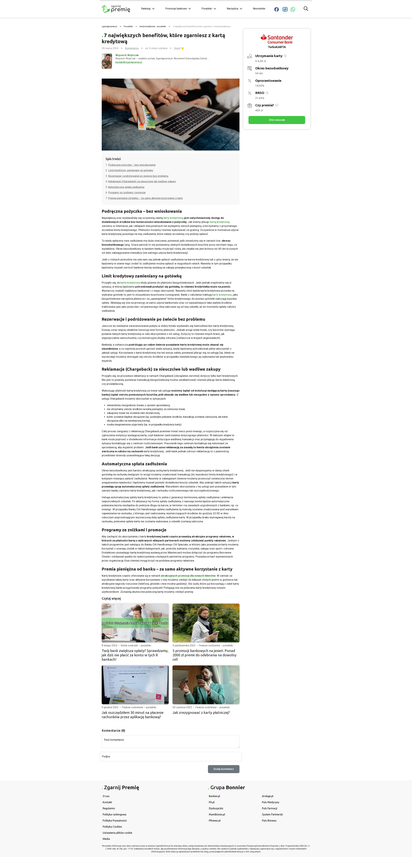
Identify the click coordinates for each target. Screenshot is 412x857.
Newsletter (259, 8)
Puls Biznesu (269, 820)
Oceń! (177, 48)
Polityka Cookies (112, 826)
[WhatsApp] (293, 9)
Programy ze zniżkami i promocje (127, 192)
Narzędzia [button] (232, 8)
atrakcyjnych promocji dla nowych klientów (188, 575)
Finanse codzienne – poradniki (216, 645)
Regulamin (109, 808)
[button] (285, 56)
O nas (106, 796)
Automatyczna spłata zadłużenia (126, 187)
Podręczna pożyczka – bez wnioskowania (131, 164)
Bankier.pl (214, 796)
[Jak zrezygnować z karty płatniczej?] (206, 684)
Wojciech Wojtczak (127, 55)
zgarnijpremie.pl (109, 26)
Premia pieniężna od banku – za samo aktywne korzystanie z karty (145, 198)
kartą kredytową (219, 221)
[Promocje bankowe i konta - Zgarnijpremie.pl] (119, 8)
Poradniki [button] (206, 8)
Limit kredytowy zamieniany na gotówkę (130, 170)
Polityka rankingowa (114, 814)
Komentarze (132, 48)
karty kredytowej (173, 217)
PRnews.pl (214, 820)
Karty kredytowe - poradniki (153, 26)
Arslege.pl (267, 796)
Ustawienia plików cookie (117, 832)
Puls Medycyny (270, 802)
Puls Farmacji (269, 808)
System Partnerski (272, 814)
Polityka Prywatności (115, 820)
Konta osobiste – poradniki (136, 645)
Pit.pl (212, 802)
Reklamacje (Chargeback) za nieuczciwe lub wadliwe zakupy (142, 181)
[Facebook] (276, 9)
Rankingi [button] (146, 8)
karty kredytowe (222, 294)
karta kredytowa (130, 282)
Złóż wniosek (277, 119)
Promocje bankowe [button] (176, 8)
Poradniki (128, 26)
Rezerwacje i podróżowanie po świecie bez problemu (138, 176)
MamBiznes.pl (217, 814)
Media (106, 838)
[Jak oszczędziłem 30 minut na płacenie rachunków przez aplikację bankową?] (135, 684)
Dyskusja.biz (216, 808)
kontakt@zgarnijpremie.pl (128, 62)
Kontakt (107, 802)
